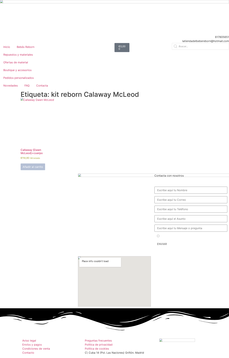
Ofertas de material (15, 62)
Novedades (10, 85)
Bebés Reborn (25, 47)
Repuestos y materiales (18, 54)
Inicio (6, 47)
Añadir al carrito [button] (33, 167)
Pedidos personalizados (18, 77)
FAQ (27, 85)
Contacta (42, 85)
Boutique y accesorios (17, 70)
